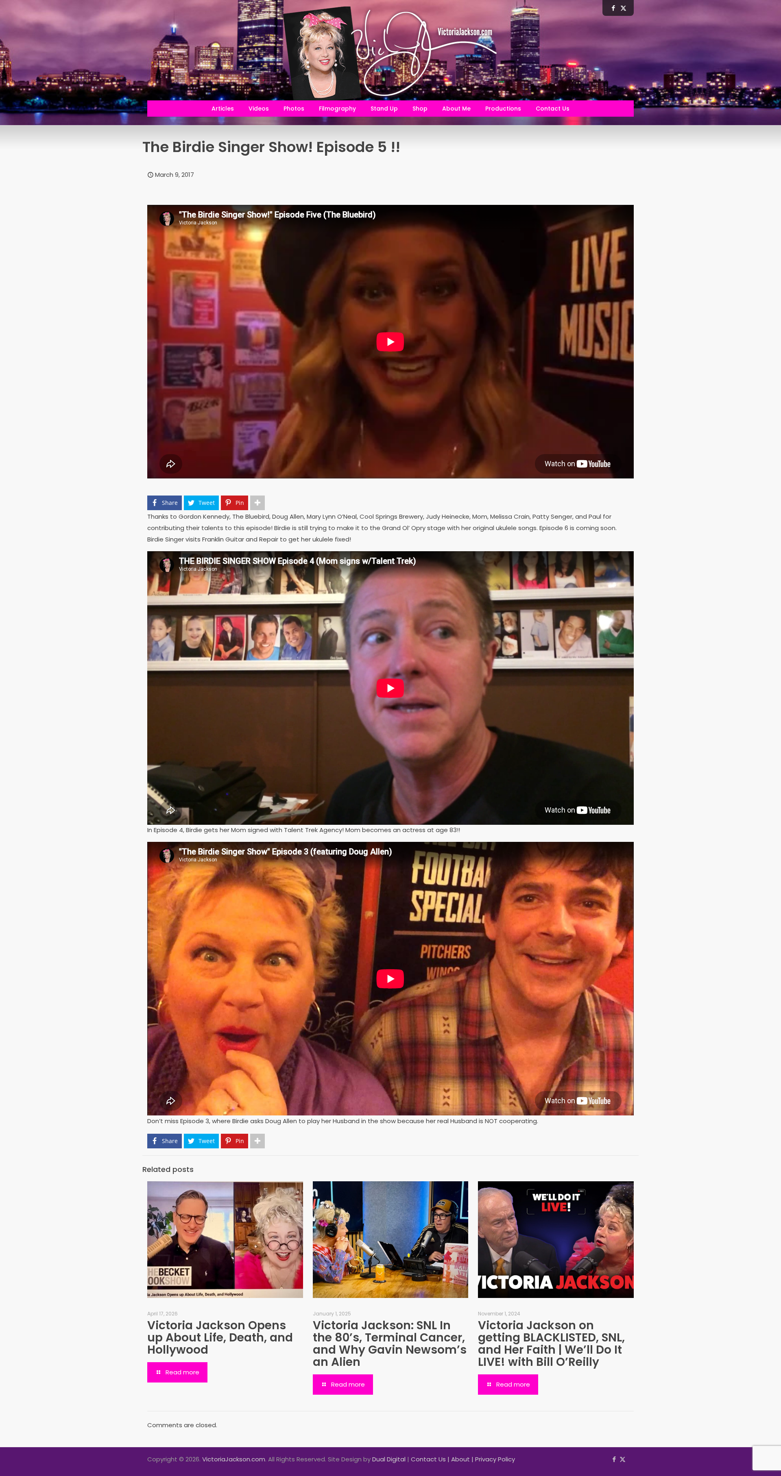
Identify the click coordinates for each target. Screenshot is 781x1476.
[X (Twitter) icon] (623, 1459)
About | (463, 1459)
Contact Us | (431, 1459)
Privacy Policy (495, 1459)
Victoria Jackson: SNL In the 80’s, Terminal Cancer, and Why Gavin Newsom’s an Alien (390, 1343)
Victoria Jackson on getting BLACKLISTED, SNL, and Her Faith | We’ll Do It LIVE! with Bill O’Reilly (551, 1343)
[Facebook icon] (614, 1459)
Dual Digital (389, 1459)
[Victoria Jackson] (390, 56)
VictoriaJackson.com (233, 1459)
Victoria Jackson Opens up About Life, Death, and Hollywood (220, 1337)
